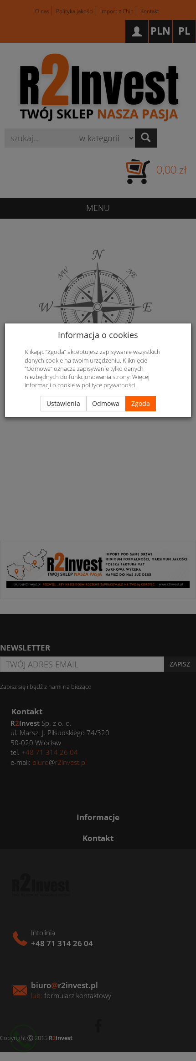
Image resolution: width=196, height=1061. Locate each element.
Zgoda (140, 403)
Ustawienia (63, 403)
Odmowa (105, 403)
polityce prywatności (108, 385)
